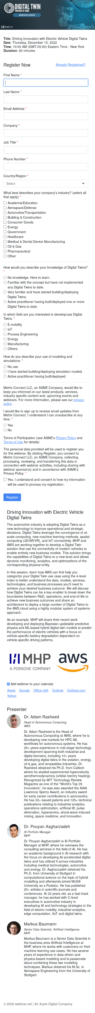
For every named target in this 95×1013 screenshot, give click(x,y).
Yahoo (11, 695)
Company (11, 125)
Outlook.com (76, 690)
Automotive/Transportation (27, 212)
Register (12, 497)
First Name (12, 75)
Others (13, 348)
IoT (10, 329)
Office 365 (40, 690)
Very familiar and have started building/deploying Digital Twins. (43, 294)
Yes (10, 425)
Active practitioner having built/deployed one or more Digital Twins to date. (46, 304)
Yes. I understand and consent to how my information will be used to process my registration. (46, 482)
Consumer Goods (20, 222)
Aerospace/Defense (22, 207)
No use (13, 366)
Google (24, 690)
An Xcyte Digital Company (53, 1003)
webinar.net (23, 1003)
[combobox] (44, 183)
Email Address (15, 109)
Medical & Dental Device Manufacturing (36, 241)
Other (12, 256)
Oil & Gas (14, 246)
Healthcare (16, 236)
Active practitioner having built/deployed (36, 376)
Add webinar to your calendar (31, 684)
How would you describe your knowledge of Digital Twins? (45, 269)
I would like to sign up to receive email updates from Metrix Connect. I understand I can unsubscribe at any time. (43, 415)
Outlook (57, 690)
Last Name (12, 92)
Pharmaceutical (19, 251)
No (10, 430)
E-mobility (15, 324)
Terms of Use (13, 442)
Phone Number (15, 159)
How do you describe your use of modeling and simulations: (37, 359)
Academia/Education (23, 202)
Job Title (10, 142)
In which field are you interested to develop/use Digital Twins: (42, 316)
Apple (11, 690)
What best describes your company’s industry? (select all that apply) (44, 195)
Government (17, 231)
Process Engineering (23, 334)
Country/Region (15, 176)
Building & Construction (25, 217)
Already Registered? (71, 64)
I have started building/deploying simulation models (45, 371)
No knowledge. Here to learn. (29, 277)
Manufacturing (18, 343)
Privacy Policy (66, 437)
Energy (13, 227)
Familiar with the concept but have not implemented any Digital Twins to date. (45, 284)
